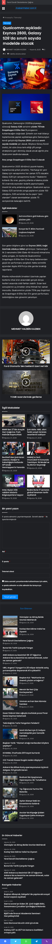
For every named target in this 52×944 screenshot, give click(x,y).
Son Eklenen (26, 608)
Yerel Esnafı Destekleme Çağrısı (20, 2)
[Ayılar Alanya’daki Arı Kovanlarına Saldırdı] (10, 804)
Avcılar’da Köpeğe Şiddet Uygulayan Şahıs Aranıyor (31, 814)
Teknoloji (17, 17)
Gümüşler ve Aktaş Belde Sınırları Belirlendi (31, 618)
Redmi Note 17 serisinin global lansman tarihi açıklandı (38, 492)
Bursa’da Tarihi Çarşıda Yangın (18, 647)
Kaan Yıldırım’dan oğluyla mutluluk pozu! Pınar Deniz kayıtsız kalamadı (25, 714)
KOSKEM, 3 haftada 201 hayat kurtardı (21, 753)
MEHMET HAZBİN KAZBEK (16, 50)
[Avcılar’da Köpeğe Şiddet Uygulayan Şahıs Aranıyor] (10, 816)
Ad (4, 551)
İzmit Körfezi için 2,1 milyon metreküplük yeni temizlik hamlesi (32, 733)
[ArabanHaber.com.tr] (26, 8)
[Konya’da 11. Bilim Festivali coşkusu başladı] (9, 232)
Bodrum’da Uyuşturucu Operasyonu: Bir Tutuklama (32, 778)
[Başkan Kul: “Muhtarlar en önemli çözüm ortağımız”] (10, 681)
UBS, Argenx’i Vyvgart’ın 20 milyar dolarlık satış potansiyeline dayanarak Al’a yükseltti (26, 669)
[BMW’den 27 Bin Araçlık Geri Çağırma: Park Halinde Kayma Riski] (13, 420)
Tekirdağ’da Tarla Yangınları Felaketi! (21, 723)
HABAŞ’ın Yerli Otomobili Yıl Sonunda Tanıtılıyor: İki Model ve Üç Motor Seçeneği (38, 461)
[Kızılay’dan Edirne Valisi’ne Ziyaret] (10, 632)
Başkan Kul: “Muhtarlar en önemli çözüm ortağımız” (32, 679)
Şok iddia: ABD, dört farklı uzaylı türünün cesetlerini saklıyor (36, 432)
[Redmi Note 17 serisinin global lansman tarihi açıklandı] (38, 481)
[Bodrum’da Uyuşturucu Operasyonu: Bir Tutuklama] (10, 781)
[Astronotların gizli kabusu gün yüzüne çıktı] (9, 219)
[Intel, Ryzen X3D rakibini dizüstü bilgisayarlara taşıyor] (13, 481)
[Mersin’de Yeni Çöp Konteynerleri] (10, 693)
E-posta (6, 561)
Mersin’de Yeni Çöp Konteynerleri (28, 691)
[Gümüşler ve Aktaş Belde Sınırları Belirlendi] (10, 621)
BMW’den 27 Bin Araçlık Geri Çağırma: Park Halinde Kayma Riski (13, 432)
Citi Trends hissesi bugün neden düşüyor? (23, 760)
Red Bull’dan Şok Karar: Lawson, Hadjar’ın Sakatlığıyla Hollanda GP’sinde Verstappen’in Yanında (13, 462)
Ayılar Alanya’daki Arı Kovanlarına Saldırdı (29, 802)
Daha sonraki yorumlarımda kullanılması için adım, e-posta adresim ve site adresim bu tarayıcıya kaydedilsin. (25, 585)
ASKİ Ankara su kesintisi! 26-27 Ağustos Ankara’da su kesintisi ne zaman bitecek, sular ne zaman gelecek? (25, 658)
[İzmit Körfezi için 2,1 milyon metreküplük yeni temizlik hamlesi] (10, 734)
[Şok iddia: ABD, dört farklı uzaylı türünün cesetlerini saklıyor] (38, 420)
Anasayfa (8, 17)
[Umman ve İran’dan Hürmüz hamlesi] (10, 705)
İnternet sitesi (8, 571)
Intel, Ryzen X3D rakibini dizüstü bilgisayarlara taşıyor (12, 492)
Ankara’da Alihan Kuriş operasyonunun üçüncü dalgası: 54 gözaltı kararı (25, 768)
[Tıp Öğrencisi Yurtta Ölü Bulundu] (10, 793)
